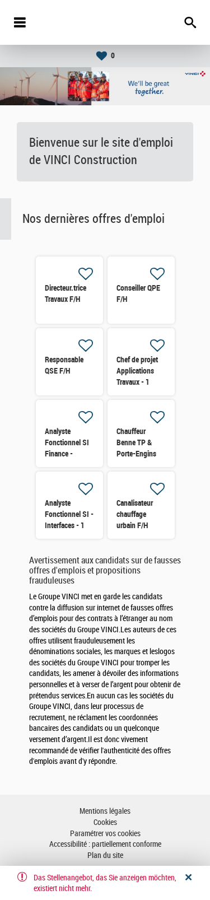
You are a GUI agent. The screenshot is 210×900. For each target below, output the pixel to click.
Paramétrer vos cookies (105, 833)
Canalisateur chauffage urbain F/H (134, 514)
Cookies (105, 822)
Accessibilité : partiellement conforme (105, 844)
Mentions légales (105, 811)
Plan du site (105, 855)
